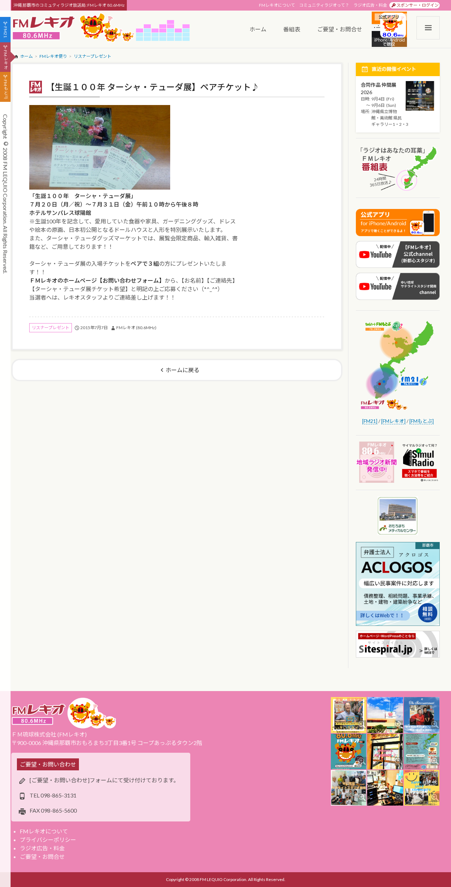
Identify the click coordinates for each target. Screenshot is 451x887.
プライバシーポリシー (48, 839)
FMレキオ (5, 59)
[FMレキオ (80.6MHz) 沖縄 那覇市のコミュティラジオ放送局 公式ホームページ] (73, 28)
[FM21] (369, 421)
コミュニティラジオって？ (324, 5)
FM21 (5, 32)
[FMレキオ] (393, 421)
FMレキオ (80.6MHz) (136, 327)
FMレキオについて (277, 5)
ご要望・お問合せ (42, 856)
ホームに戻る (182, 369)
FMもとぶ (5, 89)
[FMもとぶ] (421, 421)
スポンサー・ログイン (417, 5)
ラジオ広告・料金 (370, 5)
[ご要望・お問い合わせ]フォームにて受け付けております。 (104, 780)
